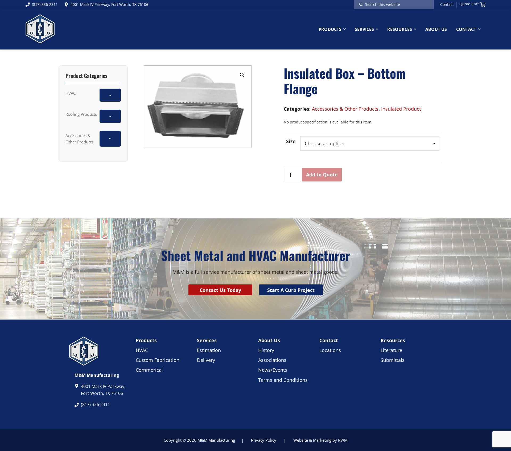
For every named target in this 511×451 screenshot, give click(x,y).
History (266, 350)
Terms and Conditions (283, 380)
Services (207, 340)
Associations (272, 360)
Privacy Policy (263, 440)
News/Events (272, 370)
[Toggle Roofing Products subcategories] (110, 116)
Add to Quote (322, 174)
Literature (391, 350)
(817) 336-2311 (45, 4)
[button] (242, 75)
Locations (330, 350)
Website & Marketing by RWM (320, 440)
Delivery (206, 360)
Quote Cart (469, 4)
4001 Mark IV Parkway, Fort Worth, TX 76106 (109, 4)
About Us (269, 340)
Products (146, 340)
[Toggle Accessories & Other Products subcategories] (110, 139)
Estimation (209, 350)
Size (291, 141)
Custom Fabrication (157, 360)
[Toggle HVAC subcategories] (110, 95)
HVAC (70, 93)
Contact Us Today (220, 290)
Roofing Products (81, 114)
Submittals (393, 360)
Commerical (149, 370)
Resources (393, 340)
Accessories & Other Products (79, 138)
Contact (447, 4)
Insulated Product (401, 109)
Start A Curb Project (291, 290)
